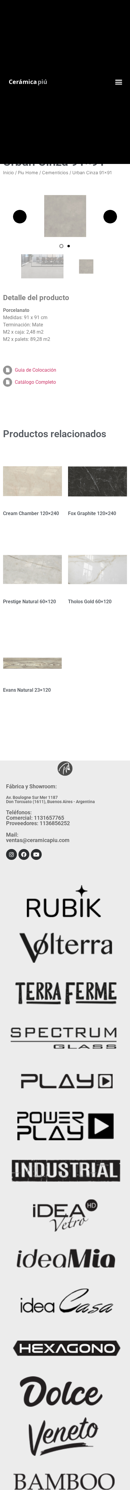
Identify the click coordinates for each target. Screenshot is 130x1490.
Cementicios (55, 172)
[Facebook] (23, 854)
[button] (119, 82)
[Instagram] (11, 854)
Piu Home (28, 172)
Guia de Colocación (35, 370)
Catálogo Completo (35, 382)
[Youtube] (36, 854)
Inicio (8, 172)
